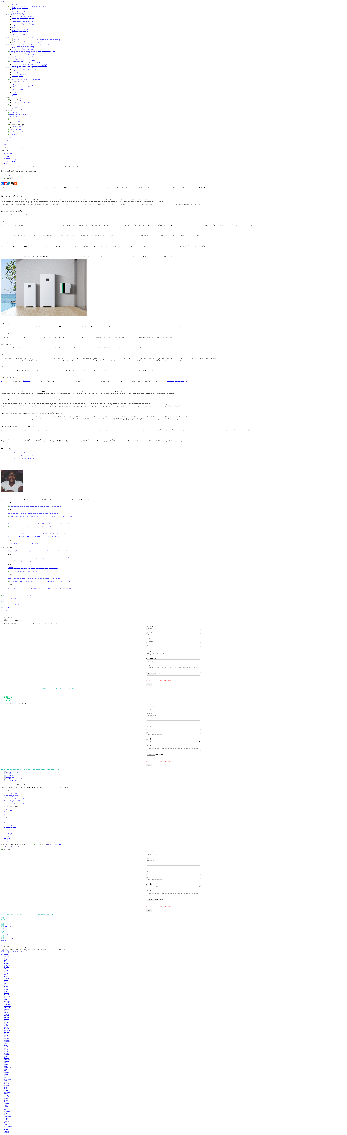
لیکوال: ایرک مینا (7, 175)
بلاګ (5, 145)
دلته (44, 688)
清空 (11, 178)
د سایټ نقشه (5, 846)
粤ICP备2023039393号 (54, 844)
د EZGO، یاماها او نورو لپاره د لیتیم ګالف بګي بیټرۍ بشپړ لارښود (33, 568)
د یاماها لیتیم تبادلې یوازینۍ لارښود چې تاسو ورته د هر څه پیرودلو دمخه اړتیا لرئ (39, 557)
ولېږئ (149, 684)
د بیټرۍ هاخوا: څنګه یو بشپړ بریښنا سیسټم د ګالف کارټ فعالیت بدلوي (34, 513)
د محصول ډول (151, 658)
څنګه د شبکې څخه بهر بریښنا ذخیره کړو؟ (15, 452)
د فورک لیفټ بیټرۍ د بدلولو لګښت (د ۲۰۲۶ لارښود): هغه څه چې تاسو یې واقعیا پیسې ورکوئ (40, 588)
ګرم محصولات (15, 846)
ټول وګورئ (4, 613)
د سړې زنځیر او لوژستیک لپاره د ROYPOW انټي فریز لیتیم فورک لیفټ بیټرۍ (36, 543)
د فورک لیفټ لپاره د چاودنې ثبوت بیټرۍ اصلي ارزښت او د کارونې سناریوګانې (36, 533)
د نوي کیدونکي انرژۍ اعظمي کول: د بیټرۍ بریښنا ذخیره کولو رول (24, 458)
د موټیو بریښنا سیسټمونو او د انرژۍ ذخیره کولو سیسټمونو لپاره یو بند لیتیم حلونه (40, 523)
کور (5, 144)
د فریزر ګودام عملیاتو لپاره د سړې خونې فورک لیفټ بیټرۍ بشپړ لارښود (34, 578)
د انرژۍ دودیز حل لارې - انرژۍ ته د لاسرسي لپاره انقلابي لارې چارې (24, 455)
